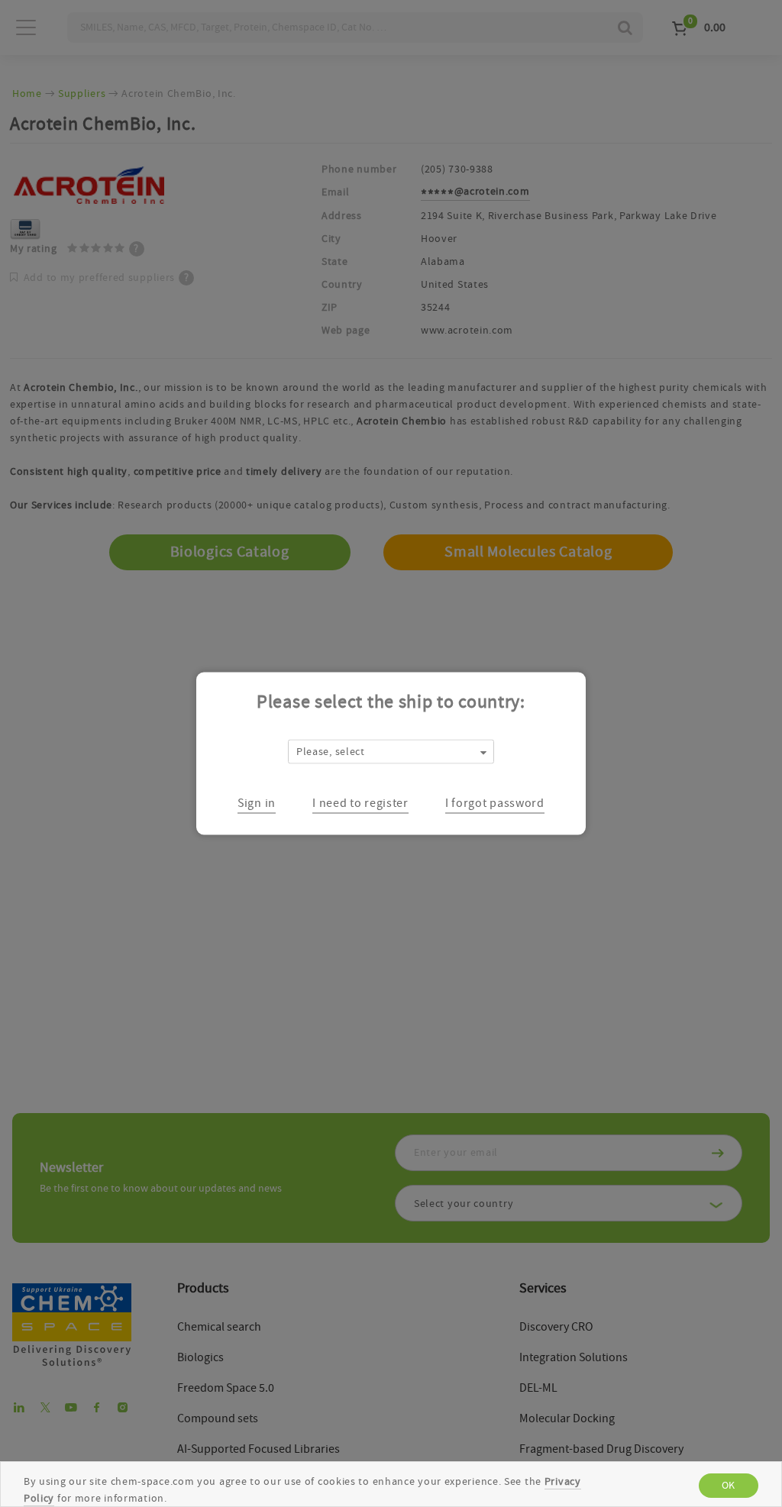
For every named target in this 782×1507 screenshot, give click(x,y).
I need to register (360, 802)
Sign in (257, 802)
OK (728, 1485)
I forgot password (494, 802)
